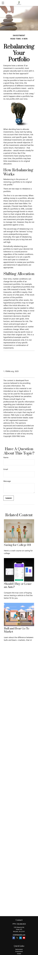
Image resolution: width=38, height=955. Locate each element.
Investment (19, 951)
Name (5, 457)
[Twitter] (17, 938)
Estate (19, 954)
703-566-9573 (21, 924)
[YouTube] (24, 938)
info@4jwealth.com (19, 935)
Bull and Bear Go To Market (16, 630)
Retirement (19, 949)
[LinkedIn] (20, 938)
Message (7, 481)
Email (5, 469)
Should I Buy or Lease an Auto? (18, 585)
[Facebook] (13, 938)
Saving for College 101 (17, 545)
